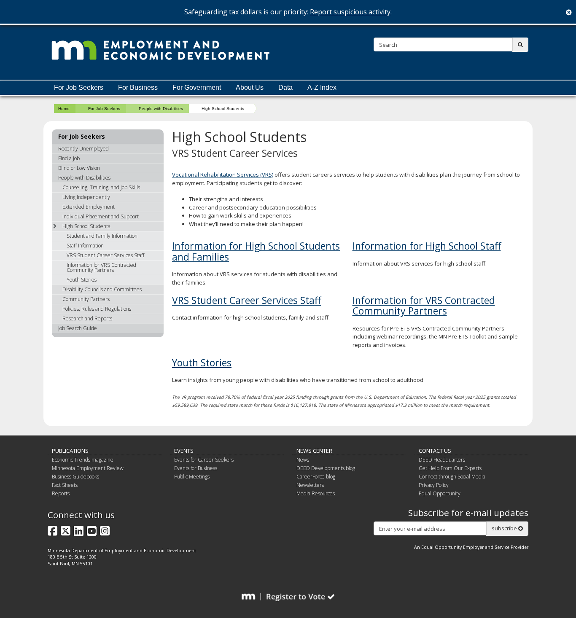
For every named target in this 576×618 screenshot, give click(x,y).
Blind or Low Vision (79, 168)
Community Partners (86, 299)
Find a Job (69, 158)
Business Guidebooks (75, 476)
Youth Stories (201, 362)
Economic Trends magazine (82, 459)
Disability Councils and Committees (102, 289)
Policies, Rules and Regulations (96, 308)
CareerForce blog (315, 476)
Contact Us (435, 450)
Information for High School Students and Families (256, 251)
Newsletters (310, 485)
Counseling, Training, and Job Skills (101, 187)
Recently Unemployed (83, 148)
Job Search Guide (77, 328)
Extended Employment (88, 206)
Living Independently (86, 197)
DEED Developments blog (325, 468)
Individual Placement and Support (100, 216)
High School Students (86, 226)
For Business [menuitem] (138, 87)
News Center (314, 450)
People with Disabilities (161, 108)
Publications (70, 450)
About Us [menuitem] (250, 87)
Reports (61, 493)
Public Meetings (192, 476)
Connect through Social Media (452, 476)
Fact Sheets (65, 485)
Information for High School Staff (427, 246)
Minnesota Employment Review (88, 468)
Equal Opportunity (439, 493)
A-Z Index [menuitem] (321, 87)
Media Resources (315, 493)
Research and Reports (87, 318)
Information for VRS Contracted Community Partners (424, 305)
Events (184, 450)
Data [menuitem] (285, 87)
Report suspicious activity (350, 11)
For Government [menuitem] (196, 87)
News (302, 459)
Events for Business (195, 468)
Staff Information (85, 245)
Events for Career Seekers (204, 459)
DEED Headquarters (442, 459)
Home (64, 108)
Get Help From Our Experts (450, 468)
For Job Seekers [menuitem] (78, 87)
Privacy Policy (434, 485)
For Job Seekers (104, 108)
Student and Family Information (102, 235)
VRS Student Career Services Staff (246, 300)
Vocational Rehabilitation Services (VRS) (222, 174)
